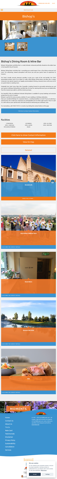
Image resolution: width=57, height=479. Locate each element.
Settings (48, 474)
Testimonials (10, 434)
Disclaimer (9, 437)
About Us (8, 424)
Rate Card (8, 430)
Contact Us (9, 421)
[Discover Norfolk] (28, 460)
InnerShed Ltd (35, 424)
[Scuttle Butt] (28, 477)
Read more (44, 470)
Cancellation (9, 447)
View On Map (28, 142)
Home (7, 417)
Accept (35, 474)
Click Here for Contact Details (11, 246)
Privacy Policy (10, 440)
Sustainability (10, 443)
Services (8, 450)
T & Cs (7, 427)
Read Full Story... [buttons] (28, 198)
